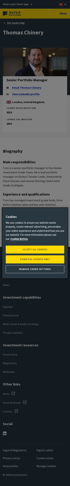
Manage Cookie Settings (35, 269)
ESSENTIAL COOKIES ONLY (35, 259)
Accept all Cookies (35, 249)
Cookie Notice (19, 239)
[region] (35, 243)
